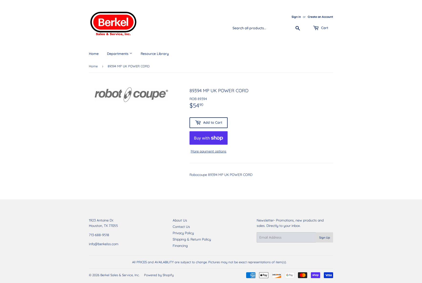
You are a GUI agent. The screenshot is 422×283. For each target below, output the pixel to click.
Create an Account (320, 17)
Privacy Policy (183, 233)
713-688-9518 (99, 235)
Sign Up (324, 237)
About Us (180, 220)
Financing (180, 245)
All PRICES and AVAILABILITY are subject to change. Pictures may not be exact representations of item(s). (209, 262)
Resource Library (155, 53)
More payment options (208, 151)
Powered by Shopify (159, 275)
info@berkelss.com (103, 244)
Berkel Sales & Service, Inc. (119, 275)
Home (94, 53)
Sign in (296, 17)
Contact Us (181, 226)
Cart (324, 28)
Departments (118, 53)
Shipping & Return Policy (192, 239)
